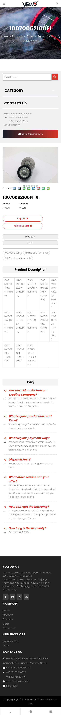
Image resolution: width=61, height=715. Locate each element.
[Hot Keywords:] (55, 77)
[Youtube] (26, 597)
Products (8, 619)
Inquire (21, 218)
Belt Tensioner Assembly (18, 258)
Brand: (6, 208)
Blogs (6, 623)
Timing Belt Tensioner (36, 252)
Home (6, 610)
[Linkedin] (12, 597)
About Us (8, 614)
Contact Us (9, 628)
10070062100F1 (12, 252)
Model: (6, 203)
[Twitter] (19, 597)
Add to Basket (21, 226)
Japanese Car (11, 641)
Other (6, 645)
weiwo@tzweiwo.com (32, 134)
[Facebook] (6, 597)
